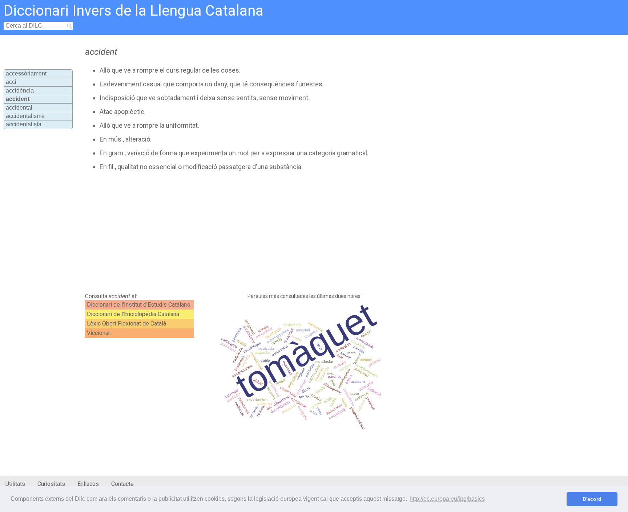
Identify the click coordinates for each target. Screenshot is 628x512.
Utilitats (15, 483)
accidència (20, 90)
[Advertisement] (260, 232)
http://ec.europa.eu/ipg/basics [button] (447, 499)
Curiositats (51, 483)
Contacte (122, 483)
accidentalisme (25, 116)
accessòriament (26, 73)
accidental (19, 108)
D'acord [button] (592, 499)
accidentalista (23, 124)
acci (11, 82)
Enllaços (88, 483)
